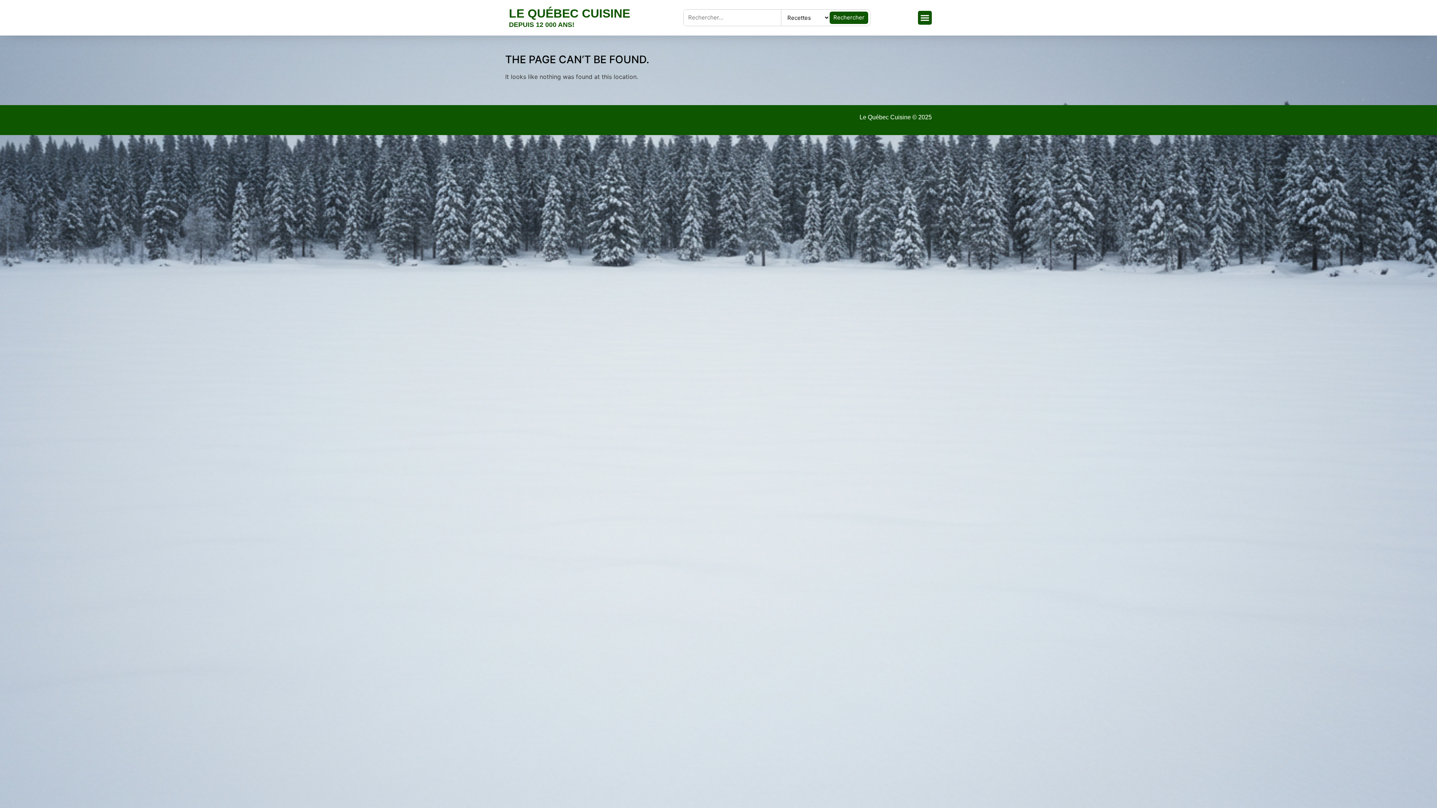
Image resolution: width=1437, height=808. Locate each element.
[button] (925, 18)
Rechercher (848, 17)
